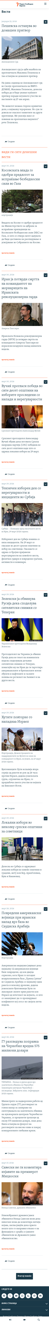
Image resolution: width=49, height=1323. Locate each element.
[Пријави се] (40, 1295)
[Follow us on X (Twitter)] (10, 1295)
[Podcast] (34, 1295)
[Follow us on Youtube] (16, 1295)
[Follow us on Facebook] (4, 1295)
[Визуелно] (24, 1319)
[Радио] (10, 1319)
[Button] (10, 141)
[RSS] (28, 1295)
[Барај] (39, 1319)
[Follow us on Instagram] (22, 1295)
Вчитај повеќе (24, 1276)
